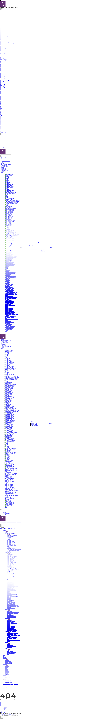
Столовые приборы (10, 573)
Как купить (7, 660)
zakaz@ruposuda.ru (4, 142)
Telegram (4, 146)
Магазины (2, 704)
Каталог (6, 532)
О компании (2, 701)
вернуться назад (3, 700)
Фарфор (8, 581)
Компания (7, 666)
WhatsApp (4, 147)
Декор (8, 650)
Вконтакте (5, 145)
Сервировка (9, 611)
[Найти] (1, 9)
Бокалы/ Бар (9, 620)
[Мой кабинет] (0, 511)
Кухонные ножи (10, 554)
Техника (8, 644)
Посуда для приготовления (12, 535)
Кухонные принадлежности (12, 633)
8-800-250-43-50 (4, 132)
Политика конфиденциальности (8, 714)
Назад (7, 531)
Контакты (2, 705)
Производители (3, 703)
